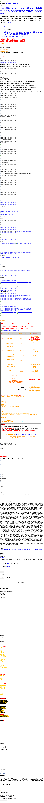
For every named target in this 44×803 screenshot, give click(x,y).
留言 (10, 563)
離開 (6, 800)
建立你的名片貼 (2, 773)
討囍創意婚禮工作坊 (4, 715)
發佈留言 (2, 578)
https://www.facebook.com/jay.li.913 (9, 43)
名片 (3, 27)
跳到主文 (2, 13)
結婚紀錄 (9, 566)
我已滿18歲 (2, 800)
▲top (1, 569)
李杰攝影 (2, 557)
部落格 (4, 26)
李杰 (1, 771)
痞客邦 (8, 563)
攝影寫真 (9, 22)
